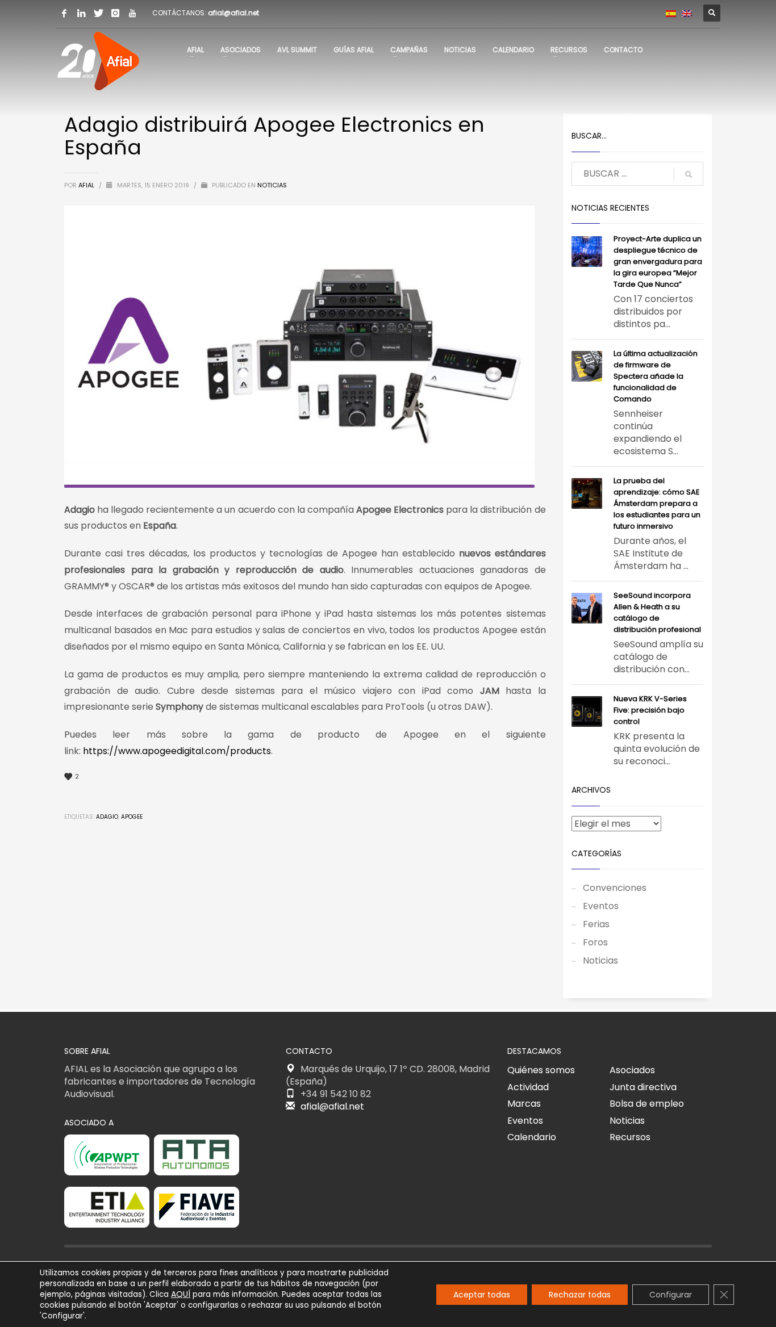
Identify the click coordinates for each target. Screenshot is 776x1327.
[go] (688, 174)
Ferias (596, 924)
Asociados (632, 1070)
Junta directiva (643, 1087)
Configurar (670, 1294)
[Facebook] (64, 13)
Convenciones (614, 887)
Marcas (524, 1103)
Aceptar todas (481, 1294)
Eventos (601, 905)
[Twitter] (98, 13)
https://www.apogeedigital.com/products (177, 750)
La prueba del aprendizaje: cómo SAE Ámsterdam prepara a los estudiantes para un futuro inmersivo (657, 503)
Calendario (531, 1137)
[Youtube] (132, 13)
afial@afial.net (233, 13)
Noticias (272, 185)
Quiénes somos (541, 1070)
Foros (595, 942)
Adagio (107, 817)
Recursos (630, 1137)
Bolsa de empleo (647, 1103)
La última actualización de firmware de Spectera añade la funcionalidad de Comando (656, 376)
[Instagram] (115, 13)
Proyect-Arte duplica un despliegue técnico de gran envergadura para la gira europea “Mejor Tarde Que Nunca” (658, 261)
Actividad (528, 1087)
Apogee (132, 817)
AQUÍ (180, 1294)
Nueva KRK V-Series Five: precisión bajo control (650, 710)
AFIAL (87, 185)
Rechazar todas (580, 1294)
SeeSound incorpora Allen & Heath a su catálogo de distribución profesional (657, 612)
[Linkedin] (81, 13)
